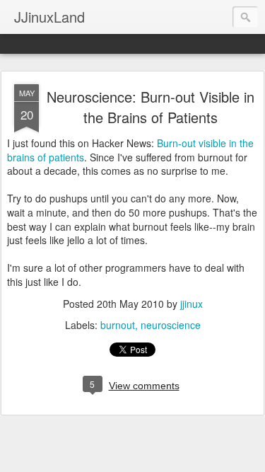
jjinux (191, 304)
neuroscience (171, 325)
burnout (117, 325)
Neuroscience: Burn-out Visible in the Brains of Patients (150, 106)
